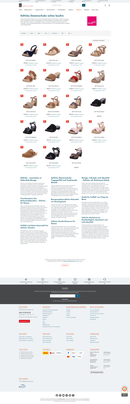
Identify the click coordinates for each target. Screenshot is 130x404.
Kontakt (44, 319)
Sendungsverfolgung (94, 317)
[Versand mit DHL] (46, 353)
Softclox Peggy (99, 60)
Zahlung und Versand (47, 313)
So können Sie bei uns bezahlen (97, 313)
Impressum (45, 317)
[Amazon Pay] (74, 353)
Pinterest (68, 315)
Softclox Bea (53, 137)
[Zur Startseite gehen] (26, 5)
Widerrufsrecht (46, 315)
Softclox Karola (76, 137)
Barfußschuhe (93, 336)
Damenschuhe (23, 333)
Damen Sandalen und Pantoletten (26, 340)
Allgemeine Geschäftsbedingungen (50, 309)
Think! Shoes (93, 340)
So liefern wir (93, 315)
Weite (38, 33)
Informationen (46, 307)
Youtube (68, 313)
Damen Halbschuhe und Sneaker (26, 338)
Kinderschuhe (46, 333)
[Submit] (77, 295)
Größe (31, 33)
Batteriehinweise (46, 324)
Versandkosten (62, 398)
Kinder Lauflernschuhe (47, 338)
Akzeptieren (65, 265)
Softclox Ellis (99, 86)
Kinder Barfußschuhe (47, 336)
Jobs (44, 321)
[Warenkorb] (109, 5)
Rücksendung (93, 319)
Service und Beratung (94, 309)
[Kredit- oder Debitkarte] (71, 356)
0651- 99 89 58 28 (25, 312)
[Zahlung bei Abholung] (79, 356)
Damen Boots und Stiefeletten (25, 336)
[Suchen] (83, 5)
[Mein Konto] (105, 5)
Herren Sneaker (69, 338)
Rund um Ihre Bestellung (96, 307)
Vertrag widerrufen (24, 321)
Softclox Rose (76, 163)
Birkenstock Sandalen (94, 342)
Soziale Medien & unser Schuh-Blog (76, 307)
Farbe (46, 33)
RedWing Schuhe (93, 338)
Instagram (68, 309)
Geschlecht (54, 33)
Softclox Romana (30, 137)
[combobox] (66, 5)
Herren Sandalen (70, 340)
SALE (62, 33)
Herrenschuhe (70, 333)
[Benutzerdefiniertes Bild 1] (22, 386)
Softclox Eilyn (30, 111)
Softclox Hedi (30, 86)
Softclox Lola (53, 60)
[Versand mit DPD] (52, 353)
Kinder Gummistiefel (47, 340)
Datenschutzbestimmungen (69, 261)
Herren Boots (69, 336)
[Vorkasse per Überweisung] (81, 353)
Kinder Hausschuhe (47, 342)
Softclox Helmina (76, 86)
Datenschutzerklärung (62, 300)
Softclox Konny (31, 60)
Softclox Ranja (54, 86)
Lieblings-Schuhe (94, 333)
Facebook (68, 311)
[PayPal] (68, 353)
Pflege (44, 322)
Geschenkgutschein (94, 311)
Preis (69, 33)
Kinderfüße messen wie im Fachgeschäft (51, 326)
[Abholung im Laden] (59, 353)
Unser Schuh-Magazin (71, 317)
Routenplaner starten (97, 372)
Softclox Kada (53, 163)
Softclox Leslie (31, 163)
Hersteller (23, 33)
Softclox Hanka (99, 137)
